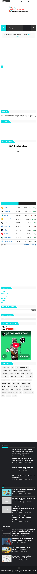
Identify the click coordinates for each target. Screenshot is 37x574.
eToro (3, 380)
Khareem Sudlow (27, 570)
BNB (22, 373)
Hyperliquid (7, 237)
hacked (4, 383)
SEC (29, 383)
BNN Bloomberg (27, 389)
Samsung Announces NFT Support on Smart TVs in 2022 (23, 499)
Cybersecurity (24, 367)
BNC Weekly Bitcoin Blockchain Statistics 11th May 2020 (21, 557)
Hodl (3, 389)
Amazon (18, 389)
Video (3, 300)
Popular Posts (27, 204)
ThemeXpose (22, 572)
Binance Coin (8, 219)
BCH (18, 383)
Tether (6, 215)
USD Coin (7, 226)
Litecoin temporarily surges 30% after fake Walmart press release (22, 459)
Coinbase (4, 370)
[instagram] (33, 1)
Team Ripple (5, 377)
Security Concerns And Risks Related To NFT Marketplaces (23, 490)
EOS (30, 380)
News (11, 373)
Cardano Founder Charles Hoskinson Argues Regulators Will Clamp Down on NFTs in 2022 (23, 508)
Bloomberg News (13, 393)
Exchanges (4, 296)
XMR (14, 383)
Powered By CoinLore (30, 244)
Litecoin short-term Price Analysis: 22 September (23, 477)
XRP (5, 222)
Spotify (17, 373)
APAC (12, 389)
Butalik (13, 380)
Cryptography (5, 367)
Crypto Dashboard (10, 204)
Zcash (14, 396)
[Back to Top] (19, 568)
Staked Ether (8, 241)
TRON (6, 233)
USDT (3, 396)
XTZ (7, 389)
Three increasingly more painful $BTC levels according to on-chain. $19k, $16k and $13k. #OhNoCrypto (23, 531)
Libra (9, 383)
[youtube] (21, 1)
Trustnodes (29, 377)
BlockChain (5, 294)
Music (3, 302)
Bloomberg (27, 386)
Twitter (15, 386)
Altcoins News (5, 298)
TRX (22, 377)
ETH (10, 370)
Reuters (31, 393)
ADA (8, 380)
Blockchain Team (22, 380)
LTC (12, 377)
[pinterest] (26, 1)
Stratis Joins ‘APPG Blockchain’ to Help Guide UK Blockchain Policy (22, 539)
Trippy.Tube (29, 373)
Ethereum (7, 211)
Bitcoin (6, 207)
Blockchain (27, 370)
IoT (21, 393)
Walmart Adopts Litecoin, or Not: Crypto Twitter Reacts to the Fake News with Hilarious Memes (22, 451)
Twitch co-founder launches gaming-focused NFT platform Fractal (21, 517)
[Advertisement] (18, 53)
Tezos (9, 386)
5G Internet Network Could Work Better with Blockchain (22, 548)
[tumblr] (24, 1)
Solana (6, 230)
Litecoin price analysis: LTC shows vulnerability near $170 (22, 468)
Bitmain (4, 393)
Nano (25, 393)
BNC (21, 386)
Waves (9, 396)
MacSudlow (5, 373)
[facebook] (31, 1)
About (3, 292)
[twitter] (29, 1)
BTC (17, 367)
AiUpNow (15, 572)
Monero (24, 383)
